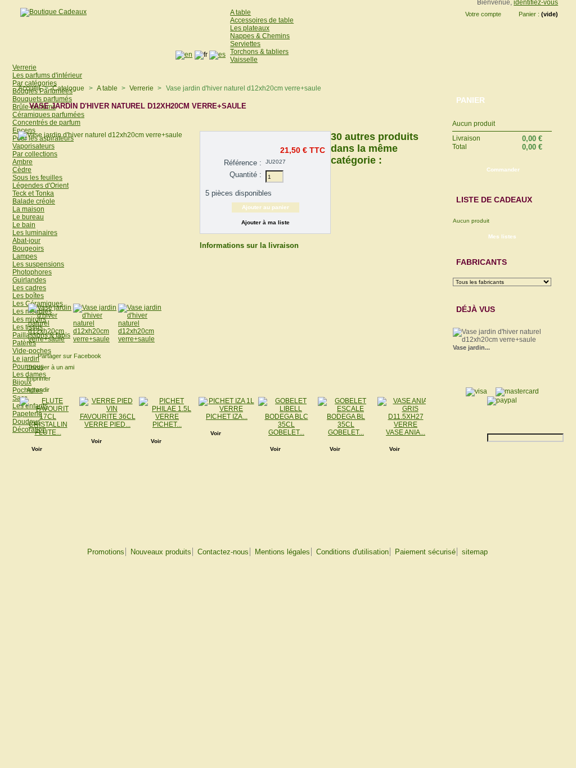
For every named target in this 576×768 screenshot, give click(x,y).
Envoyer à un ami (50, 367)
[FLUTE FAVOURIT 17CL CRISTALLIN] (48, 424)
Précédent (333, 202)
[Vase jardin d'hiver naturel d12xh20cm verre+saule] (50, 339)
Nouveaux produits (160, 552)
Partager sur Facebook (69, 356)
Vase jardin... (471, 347)
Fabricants (481, 261)
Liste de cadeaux (494, 199)
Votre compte (483, 14)
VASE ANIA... (405, 432)
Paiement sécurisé (425, 552)
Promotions (105, 552)
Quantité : (246, 174)
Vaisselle (244, 60)
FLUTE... (48, 432)
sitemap (475, 552)
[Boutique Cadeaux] (49, 12)
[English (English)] (184, 54)
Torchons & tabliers (259, 52)
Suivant (428, 419)
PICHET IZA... (227, 417)
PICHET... (167, 424)
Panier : (529, 14)
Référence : (243, 163)
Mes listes (502, 236)
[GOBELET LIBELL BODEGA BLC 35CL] (286, 424)
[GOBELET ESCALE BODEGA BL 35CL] (346, 424)
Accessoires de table (262, 20)
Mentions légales (282, 552)
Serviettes (245, 44)
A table (240, 12)
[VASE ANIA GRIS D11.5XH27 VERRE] (405, 424)
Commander (503, 169)
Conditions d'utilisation (352, 552)
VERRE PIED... (107, 424)
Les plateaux (249, 28)
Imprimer (38, 378)
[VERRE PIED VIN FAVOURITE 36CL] (107, 417)
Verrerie (141, 88)
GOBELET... (286, 432)
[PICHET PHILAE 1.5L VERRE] (167, 417)
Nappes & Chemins (260, 36)
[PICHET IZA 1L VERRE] (227, 409)
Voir (37, 449)
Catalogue (68, 88)
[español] (217, 54)
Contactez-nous (223, 552)
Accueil (29, 88)
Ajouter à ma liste (265, 222)
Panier (470, 100)
